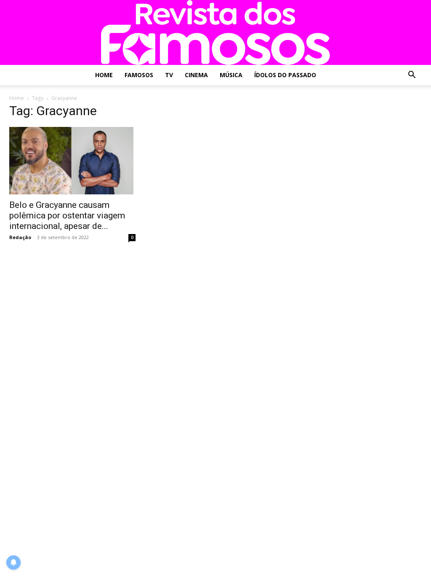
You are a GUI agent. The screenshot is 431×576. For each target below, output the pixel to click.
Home (104, 75)
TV (169, 75)
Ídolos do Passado (285, 75)
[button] (412, 76)
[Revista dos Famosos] (215, 32)
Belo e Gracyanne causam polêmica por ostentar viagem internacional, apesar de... (67, 215)
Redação (20, 237)
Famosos (139, 75)
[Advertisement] (358, 159)
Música (231, 75)
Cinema (196, 75)
